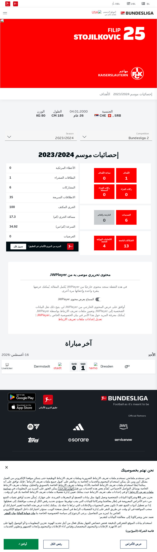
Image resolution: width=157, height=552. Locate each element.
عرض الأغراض (133, 544)
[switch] (98, 299)
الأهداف (105, 94)
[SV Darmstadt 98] (137, 73)
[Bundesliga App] (15, 3)
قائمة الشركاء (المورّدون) (140, 531)
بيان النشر (10, 513)
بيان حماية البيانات (26, 513)
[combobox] (116, 138)
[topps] (33, 439)
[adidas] (78, 426)
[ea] (33, 427)
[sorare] (78, 439)
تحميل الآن (18, 246)
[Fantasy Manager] (7, 3)
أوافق (24, 544)
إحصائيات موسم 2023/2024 (132, 94)
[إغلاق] (6, 467)
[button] (5, 13)
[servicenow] (123, 440)
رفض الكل (56, 544)
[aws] (123, 427)
